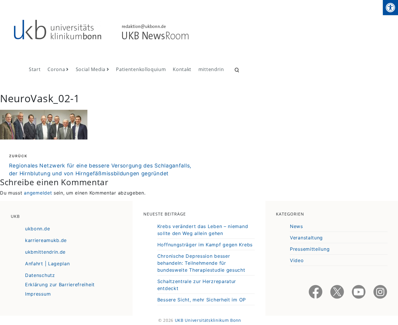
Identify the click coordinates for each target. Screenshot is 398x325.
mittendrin (211, 69)
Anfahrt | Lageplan (47, 263)
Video (297, 260)
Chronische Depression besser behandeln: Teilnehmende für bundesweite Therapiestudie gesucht (201, 263)
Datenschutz (40, 275)
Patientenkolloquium (141, 69)
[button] (390, 7)
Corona (56, 69)
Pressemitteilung (310, 249)
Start (35, 69)
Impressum (38, 294)
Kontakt (182, 69)
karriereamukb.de (46, 240)
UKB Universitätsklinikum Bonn (208, 320)
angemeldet (38, 193)
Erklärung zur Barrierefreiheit (60, 284)
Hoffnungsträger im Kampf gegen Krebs (205, 245)
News (296, 226)
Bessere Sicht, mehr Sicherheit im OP (201, 300)
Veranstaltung (306, 238)
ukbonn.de (37, 229)
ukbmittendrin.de (45, 252)
